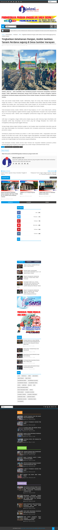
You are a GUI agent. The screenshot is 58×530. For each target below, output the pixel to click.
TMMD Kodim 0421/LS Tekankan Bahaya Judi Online (47, 193)
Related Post (5, 177)
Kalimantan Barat (22, 380)
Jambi (29, 375)
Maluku (30, 385)
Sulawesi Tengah (22, 394)
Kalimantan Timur (33, 382)
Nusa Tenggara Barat (23, 387)
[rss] (21, 2)
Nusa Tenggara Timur (23, 389)
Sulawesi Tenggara (32, 394)
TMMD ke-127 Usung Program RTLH (27, 193)
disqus (47, 202)
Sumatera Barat (31, 396)
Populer (21, 261)
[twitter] (11, 2)
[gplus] (14, 2)
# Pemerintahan (8, 147)
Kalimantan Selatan (33, 380)
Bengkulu (24, 375)
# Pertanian (16, 147)
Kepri (19, 385)
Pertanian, (23, 45)
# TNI (21, 147)
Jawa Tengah (21, 378)
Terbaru (29, 261)
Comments (37, 261)
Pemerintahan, (17, 45)
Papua (31, 389)
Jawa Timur (28, 378)
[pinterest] (52, 407)
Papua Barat (21, 392)
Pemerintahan (9, 34)
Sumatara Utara (21, 396)
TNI (20, 34)
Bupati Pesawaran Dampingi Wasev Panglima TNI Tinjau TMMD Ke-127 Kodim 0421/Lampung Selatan (9, 194)
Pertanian (15, 34)
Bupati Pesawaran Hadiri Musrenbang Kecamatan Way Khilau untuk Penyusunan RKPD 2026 (32, 505)
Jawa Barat (35, 375)
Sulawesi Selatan (29, 392)
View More (54, 177)
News (23, 182)
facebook (10, 202)
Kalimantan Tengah (22, 382)
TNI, (26, 45)
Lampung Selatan (6, 182)
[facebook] (9, 2)
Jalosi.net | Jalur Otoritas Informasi (29, 528)
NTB (34, 385)
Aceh (19, 375)
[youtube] (16, 2)
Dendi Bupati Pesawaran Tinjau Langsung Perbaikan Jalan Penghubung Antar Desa (32, 518)
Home (3, 34)
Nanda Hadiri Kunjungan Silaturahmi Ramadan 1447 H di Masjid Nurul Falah (32, 272)
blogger (29, 202)
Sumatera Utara (32, 399)
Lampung (24, 385)
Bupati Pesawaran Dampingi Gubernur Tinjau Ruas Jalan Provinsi (31, 277)
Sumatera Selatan (22, 399)
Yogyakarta (20, 401)
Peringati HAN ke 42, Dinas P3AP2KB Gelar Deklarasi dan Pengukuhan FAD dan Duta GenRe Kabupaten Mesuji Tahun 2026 (29, 284)
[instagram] (19, 2)
